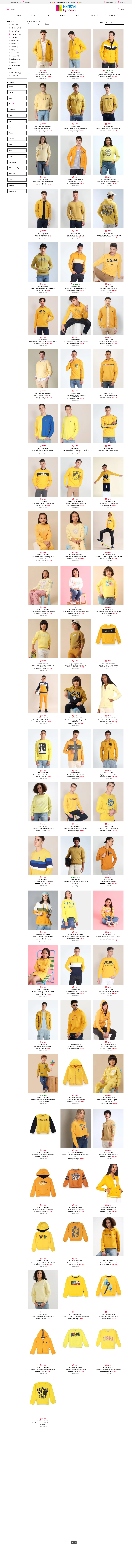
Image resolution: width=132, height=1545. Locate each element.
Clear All (47, 24)
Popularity (109, 23)
